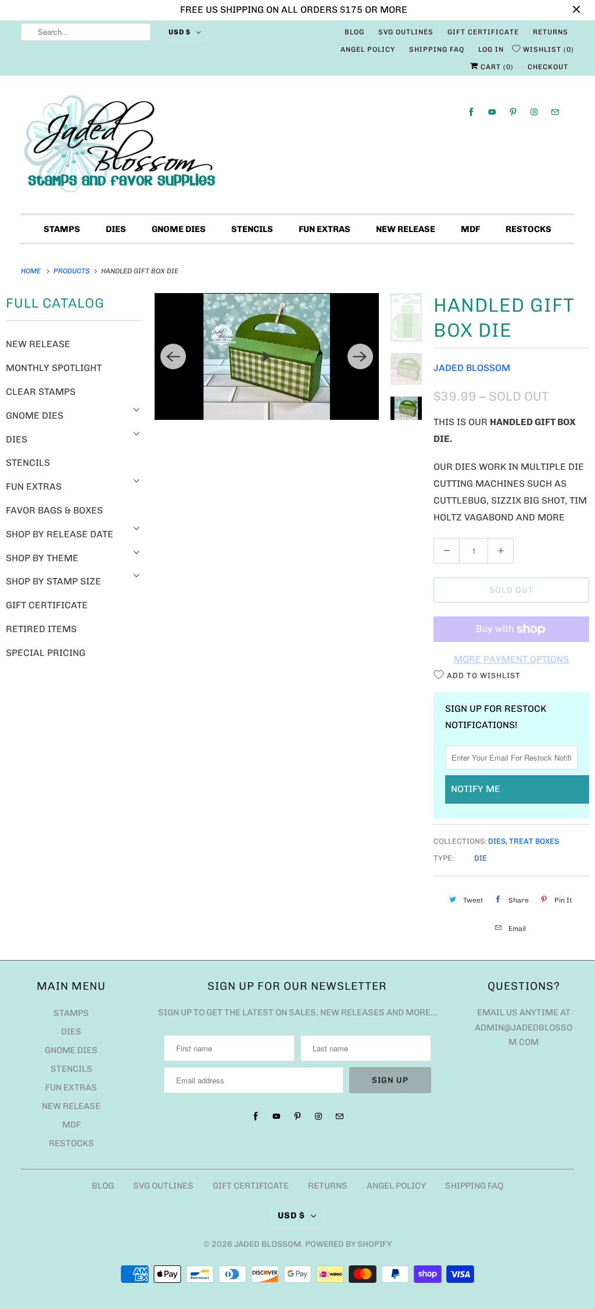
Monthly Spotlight (54, 367)
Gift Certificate (483, 32)
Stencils (252, 229)
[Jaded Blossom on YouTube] (492, 112)
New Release (405, 229)
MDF (470, 229)
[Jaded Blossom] (298, 147)
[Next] (360, 356)
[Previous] (173, 356)
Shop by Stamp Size (53, 581)
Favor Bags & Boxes (54, 510)
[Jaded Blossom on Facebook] (471, 112)
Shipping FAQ (436, 49)
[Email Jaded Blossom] (554, 112)
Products (72, 271)
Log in (491, 49)
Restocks (528, 229)
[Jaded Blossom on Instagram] (534, 112)
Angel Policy (367, 49)
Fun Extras (324, 229)
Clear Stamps (41, 391)
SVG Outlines (405, 32)
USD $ (180, 32)
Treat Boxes (534, 841)
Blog (354, 32)
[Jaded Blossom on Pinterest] (513, 112)
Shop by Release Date (59, 534)
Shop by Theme (42, 557)
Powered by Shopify (348, 1244)
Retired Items (41, 628)
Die (480, 858)
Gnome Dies (179, 229)
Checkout (548, 67)
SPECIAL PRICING (45, 652)
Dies (116, 229)
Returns (550, 32)
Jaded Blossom (471, 367)
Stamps (62, 229)
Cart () (496, 67)
